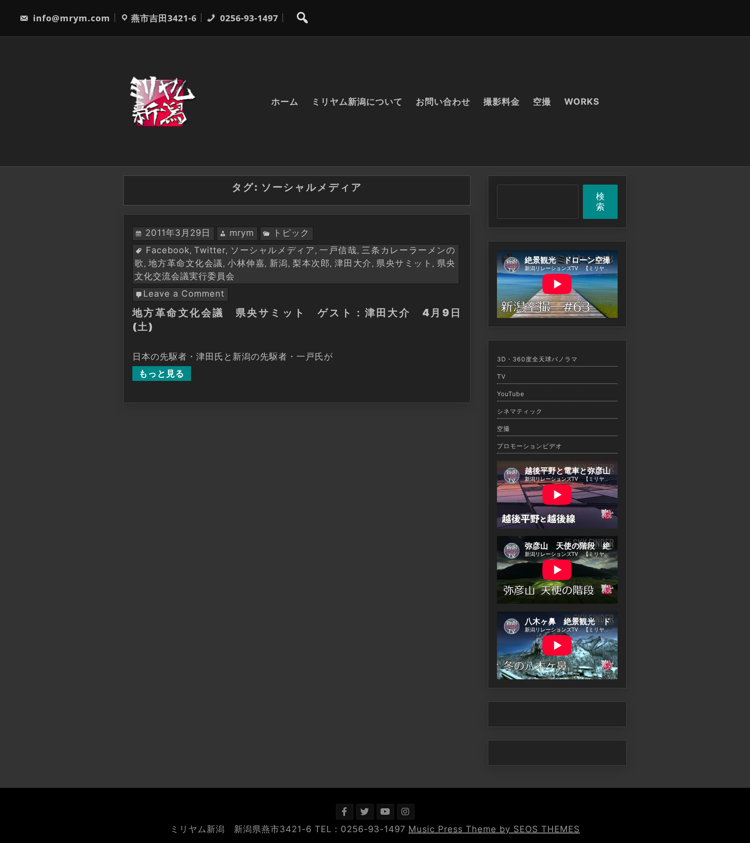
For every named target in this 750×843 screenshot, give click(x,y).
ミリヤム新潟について (357, 101)
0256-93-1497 (247, 18)
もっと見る (161, 373)
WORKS (581, 101)
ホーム (285, 101)
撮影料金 (502, 101)
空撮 (542, 101)
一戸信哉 (338, 250)
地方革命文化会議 (185, 263)
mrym (242, 233)
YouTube (510, 393)
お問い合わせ (443, 101)
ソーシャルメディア (272, 250)
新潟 (279, 263)
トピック (291, 233)
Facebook (168, 250)
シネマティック (520, 411)
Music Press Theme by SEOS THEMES (494, 829)
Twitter (210, 250)
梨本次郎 (311, 263)
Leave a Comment (183, 293)
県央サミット (404, 263)
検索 (600, 201)
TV (501, 376)
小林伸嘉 (246, 263)
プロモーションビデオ (529, 446)
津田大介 (353, 263)
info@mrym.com (70, 18)
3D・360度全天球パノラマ (537, 359)
